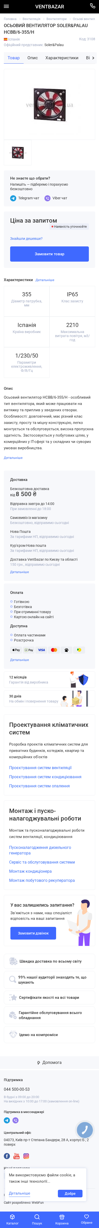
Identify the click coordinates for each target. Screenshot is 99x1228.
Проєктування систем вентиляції (40, 767)
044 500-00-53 (17, 1089)
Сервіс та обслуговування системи (42, 862)
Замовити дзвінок (33, 933)
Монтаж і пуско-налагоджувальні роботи (45, 814)
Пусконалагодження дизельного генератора (40, 850)
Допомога (51, 1062)
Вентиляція (31, 19)
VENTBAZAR (49, 7)
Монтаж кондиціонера (30, 871)
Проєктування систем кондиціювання (45, 776)
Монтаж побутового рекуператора (42, 880)
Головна (10, 19)
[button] (93, 58)
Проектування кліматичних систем (48, 728)
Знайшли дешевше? (26, 239)
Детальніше (19, 572)
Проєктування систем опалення (39, 786)
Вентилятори (56, 19)
